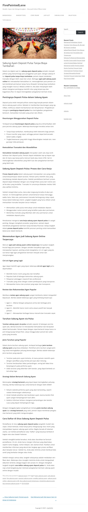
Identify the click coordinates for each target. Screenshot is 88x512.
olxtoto (66, 111)
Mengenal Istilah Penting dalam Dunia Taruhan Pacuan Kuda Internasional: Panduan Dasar (74, 68)
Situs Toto (67, 96)
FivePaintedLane (14, 5)
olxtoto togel (68, 103)
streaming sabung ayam (47, 481)
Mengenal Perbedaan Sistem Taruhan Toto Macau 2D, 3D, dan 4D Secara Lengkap (74, 44)
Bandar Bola (7, 15)
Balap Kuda (72, 15)
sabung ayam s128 (13, 481)
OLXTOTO (50, 508)
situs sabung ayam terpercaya (29, 481)
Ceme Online (35, 15)
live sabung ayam (12, 478)
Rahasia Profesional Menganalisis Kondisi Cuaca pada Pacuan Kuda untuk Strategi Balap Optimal (74, 60)
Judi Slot (47, 15)
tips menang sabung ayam (11, 483)
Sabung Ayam (59, 15)
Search (66, 29)
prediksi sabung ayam (40, 478)
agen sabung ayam (41, 476)
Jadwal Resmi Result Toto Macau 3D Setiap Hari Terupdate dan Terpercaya (74, 52)
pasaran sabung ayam (25, 478)
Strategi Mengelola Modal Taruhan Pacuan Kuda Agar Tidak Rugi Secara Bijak (74, 75)
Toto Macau (7, 20)
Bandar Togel (21, 15)
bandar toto (68, 119)
